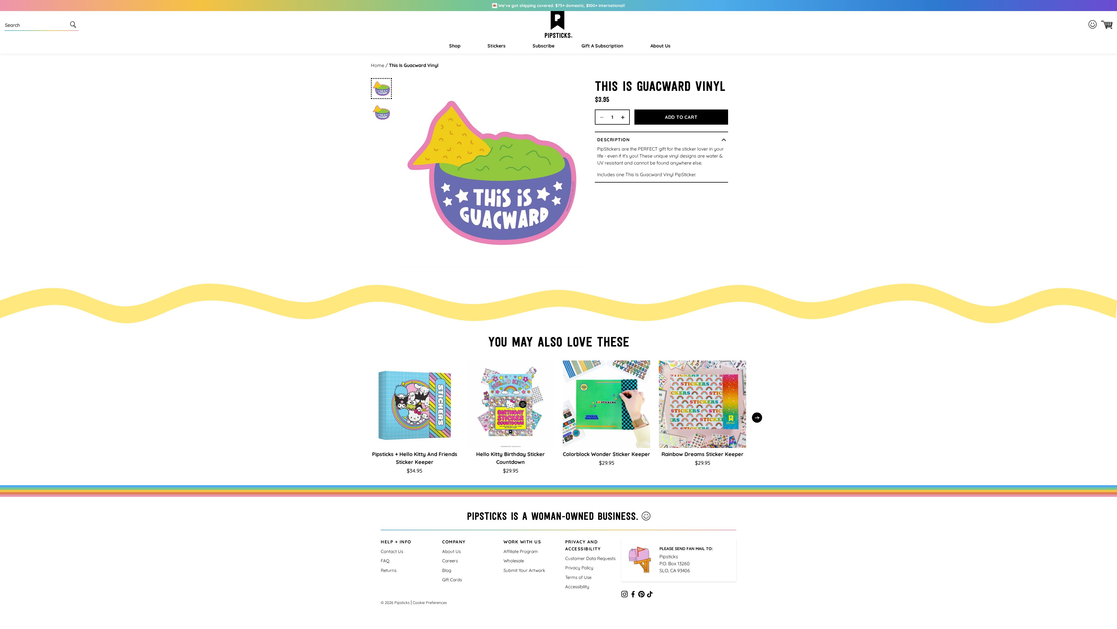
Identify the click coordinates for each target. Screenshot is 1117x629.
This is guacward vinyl (413, 65)
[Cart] (1106, 24)
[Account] (1093, 24)
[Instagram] (624, 595)
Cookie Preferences (430, 602)
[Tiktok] (650, 595)
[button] (454, 46)
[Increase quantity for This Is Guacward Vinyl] (624, 117)
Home (377, 65)
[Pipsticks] (558, 24)
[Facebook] (633, 595)
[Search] (74, 24)
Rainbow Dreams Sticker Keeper (702, 454)
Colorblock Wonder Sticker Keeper (606, 454)
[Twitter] (641, 595)
